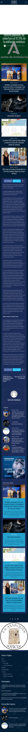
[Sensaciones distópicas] (14, 103)
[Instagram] (13, 619)
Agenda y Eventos (14, 22)
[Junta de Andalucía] (5, 46)
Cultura (7, 22)
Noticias (21, 22)
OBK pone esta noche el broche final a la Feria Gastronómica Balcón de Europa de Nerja (14, 171)
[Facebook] (10, 619)
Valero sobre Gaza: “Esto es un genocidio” (20, 377)
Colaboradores (14, 113)
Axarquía (14, 445)
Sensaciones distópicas (14, 115)
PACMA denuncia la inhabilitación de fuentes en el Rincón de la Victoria (8, 379)
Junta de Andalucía (12, 45)
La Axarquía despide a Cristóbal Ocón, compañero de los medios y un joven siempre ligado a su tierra (18, 449)
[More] (22, 180)
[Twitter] (15, 619)
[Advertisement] (14, 20)
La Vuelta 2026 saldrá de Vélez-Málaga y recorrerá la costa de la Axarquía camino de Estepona (14, 142)
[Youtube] (18, 619)
